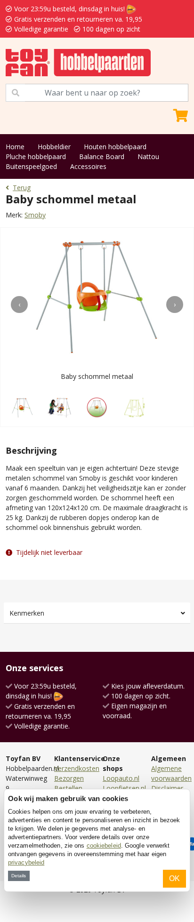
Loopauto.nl (121, 778)
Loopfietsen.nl (124, 788)
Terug (22, 187)
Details (18, 875)
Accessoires (88, 166)
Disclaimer (167, 788)
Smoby (35, 214)
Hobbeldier (54, 146)
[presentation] (19, 304)
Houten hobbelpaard (115, 146)
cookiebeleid (104, 845)
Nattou (148, 156)
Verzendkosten (76, 768)
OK (174, 878)
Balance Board (101, 156)
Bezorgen (69, 778)
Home (15, 146)
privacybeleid (26, 862)
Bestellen (68, 788)
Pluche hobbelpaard (36, 156)
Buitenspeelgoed (31, 166)
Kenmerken (26, 613)
